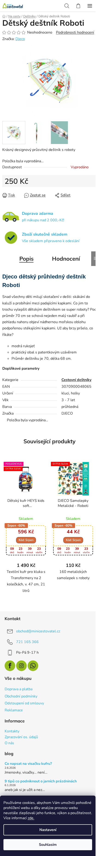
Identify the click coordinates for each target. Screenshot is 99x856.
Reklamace (14, 710)
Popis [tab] (26, 258)
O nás (9, 743)
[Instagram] (21, 665)
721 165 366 (27, 641)
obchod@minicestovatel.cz (38, 631)
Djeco (20, 38)
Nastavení (47, 829)
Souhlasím (48, 844)
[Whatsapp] (33, 665)
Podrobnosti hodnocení (75, 32)
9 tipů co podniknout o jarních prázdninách (41, 781)
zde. (31, 818)
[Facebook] (10, 665)
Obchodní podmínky (21, 696)
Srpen (26, 540)
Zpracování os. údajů (21, 737)
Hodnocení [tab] (66, 258)
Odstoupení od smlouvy (24, 703)
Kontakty (12, 731)
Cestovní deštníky (76, 379)
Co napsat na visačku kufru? (28, 764)
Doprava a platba (18, 689)
